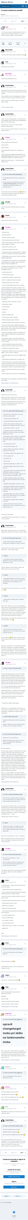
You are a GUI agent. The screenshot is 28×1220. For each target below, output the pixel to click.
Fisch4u (7, 202)
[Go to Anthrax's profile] (2, 1067)
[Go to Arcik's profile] (2, 881)
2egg (6, 987)
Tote (6, 62)
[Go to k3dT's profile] (2, 28)
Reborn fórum (7, 2)
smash (7, 215)
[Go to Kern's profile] (2, 1107)
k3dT (3, 14)
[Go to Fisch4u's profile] (2, 202)
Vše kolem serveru (13, 16)
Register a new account (14, 1176)
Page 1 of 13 (14, 21)
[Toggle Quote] (3, 174)
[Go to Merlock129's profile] (2, 50)
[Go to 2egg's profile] (2, 988)
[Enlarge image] (25, 54)
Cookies (14, 1216)
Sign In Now (14, 1187)
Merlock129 (8, 50)
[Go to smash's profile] (2, 216)
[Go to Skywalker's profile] (2, 74)
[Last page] (26, 21)
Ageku (7, 975)
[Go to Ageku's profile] (2, 976)
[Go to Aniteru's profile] (2, 1087)
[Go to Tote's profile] (2, 62)
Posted (10, 29)
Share (7, 1196)
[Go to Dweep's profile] (2, 138)
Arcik (7, 880)
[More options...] (25, 28)
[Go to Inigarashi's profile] (2, 1014)
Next (22, 21)
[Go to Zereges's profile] (2, 228)
